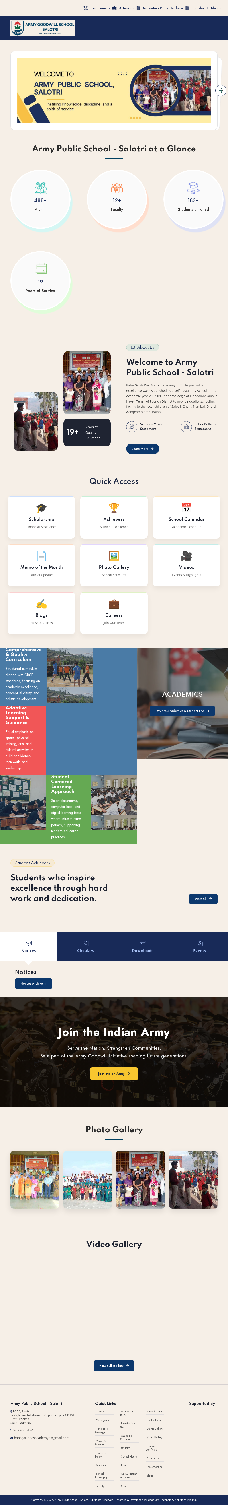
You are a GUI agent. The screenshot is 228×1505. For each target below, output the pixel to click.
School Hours (129, 1457)
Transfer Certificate (151, 1448)
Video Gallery (154, 1437)
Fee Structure (154, 1467)
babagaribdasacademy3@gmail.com (41, 1437)
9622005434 (23, 1430)
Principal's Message (101, 1430)
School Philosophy (101, 1475)
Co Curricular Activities (128, 1475)
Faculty (100, 1486)
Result (124, 1465)
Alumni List (153, 1458)
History (100, 1411)
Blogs (150, 1476)
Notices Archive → (33, 983)
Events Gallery (155, 1429)
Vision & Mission (100, 1443)
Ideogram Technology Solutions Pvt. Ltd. (172, 1500)
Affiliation (101, 1465)
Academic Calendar (126, 1437)
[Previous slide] (7, 90)
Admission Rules (126, 1413)
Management (103, 1420)
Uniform (125, 1448)
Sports (124, 1486)
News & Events (155, 1411)
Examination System (127, 1425)
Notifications (154, 1420)
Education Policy (101, 1455)
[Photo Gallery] (34, 1179)
